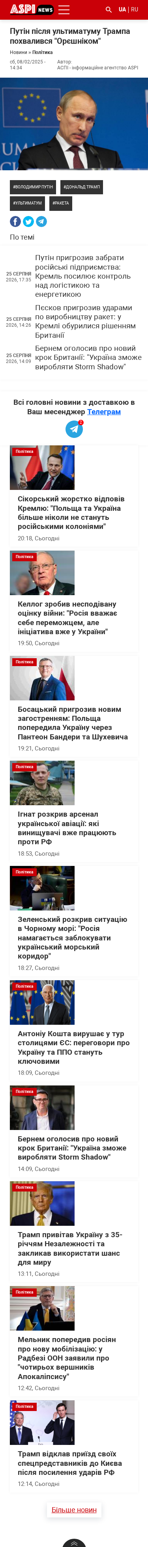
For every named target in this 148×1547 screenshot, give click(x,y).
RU (134, 9)
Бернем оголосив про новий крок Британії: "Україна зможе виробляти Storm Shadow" (88, 357)
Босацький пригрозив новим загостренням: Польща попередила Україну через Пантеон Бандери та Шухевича (73, 723)
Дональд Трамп (83, 187)
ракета (62, 203)
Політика (42, 52)
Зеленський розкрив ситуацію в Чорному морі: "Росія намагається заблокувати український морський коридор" (72, 938)
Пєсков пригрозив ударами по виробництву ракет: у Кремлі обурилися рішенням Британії (85, 321)
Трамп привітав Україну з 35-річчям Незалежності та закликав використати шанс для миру (70, 1249)
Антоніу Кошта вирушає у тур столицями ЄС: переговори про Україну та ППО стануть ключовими (74, 1047)
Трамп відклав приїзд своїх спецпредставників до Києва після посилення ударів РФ (70, 1463)
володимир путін (34, 187)
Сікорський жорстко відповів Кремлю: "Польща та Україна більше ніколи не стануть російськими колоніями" (71, 513)
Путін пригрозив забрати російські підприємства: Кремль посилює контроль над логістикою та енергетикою (83, 276)
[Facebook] (15, 221)
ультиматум (28, 203)
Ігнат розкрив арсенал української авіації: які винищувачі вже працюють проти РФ (67, 828)
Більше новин (74, 1510)
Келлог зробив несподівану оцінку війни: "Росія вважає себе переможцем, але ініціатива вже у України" (67, 618)
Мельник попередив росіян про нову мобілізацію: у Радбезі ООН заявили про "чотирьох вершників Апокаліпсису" (67, 1358)
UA (122, 9)
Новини (18, 52)
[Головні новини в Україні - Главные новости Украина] (32, 9)
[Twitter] (28, 221)
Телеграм (104, 411)
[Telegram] (41, 221)
